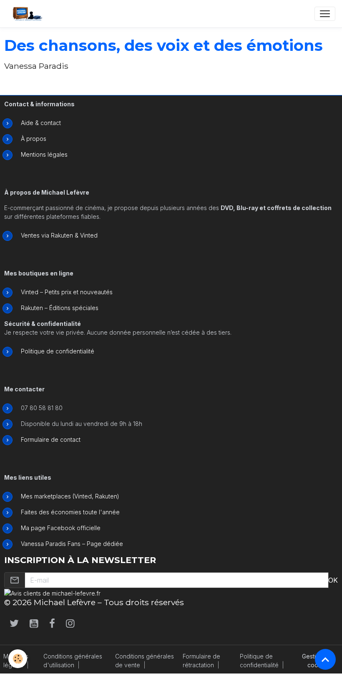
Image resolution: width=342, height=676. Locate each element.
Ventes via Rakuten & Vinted (59, 235)
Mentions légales (44, 154)
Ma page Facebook (48, 527)
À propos (33, 138)
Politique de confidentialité (57, 351)
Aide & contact (41, 122)
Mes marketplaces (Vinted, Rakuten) (70, 496)
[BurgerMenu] (324, 14)
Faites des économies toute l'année (70, 512)
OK (333, 580)
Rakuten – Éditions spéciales (59, 307)
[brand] (30, 14)
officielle (88, 527)
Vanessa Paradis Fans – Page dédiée (72, 543)
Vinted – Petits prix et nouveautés (67, 291)
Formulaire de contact (50, 439)
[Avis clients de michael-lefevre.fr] (52, 592)
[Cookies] (17, 658)
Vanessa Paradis (36, 66)
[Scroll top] (325, 659)
